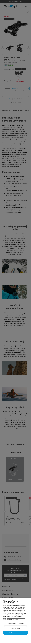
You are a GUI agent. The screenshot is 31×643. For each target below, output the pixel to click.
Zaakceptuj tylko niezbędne (15, 623)
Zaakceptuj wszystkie (15, 633)
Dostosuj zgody (15, 628)
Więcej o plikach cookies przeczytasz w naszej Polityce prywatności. (14, 618)
